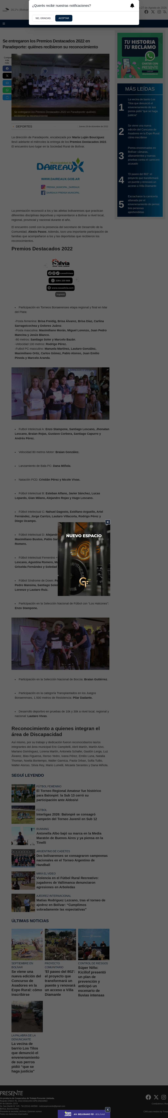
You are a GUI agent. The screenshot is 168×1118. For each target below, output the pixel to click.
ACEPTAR (64, 18)
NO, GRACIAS (43, 18)
